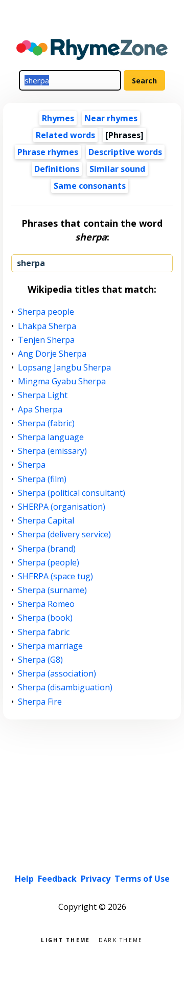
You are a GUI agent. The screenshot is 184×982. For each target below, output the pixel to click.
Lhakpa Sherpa (47, 326)
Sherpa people (46, 312)
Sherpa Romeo (46, 604)
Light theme (65, 939)
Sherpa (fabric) (46, 423)
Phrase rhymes (47, 152)
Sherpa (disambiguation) (65, 687)
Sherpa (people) (48, 562)
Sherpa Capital (46, 520)
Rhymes (58, 118)
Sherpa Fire (40, 701)
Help (24, 878)
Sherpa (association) (57, 673)
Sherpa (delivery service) (64, 534)
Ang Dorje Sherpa (52, 353)
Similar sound (117, 168)
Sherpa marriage (50, 646)
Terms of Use (142, 878)
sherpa (31, 263)
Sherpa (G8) (40, 659)
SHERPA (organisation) (61, 506)
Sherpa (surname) (52, 590)
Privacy (95, 878)
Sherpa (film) (42, 479)
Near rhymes (110, 118)
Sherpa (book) (45, 618)
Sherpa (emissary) (52, 451)
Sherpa (31, 465)
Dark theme (121, 939)
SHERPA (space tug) (55, 576)
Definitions (56, 168)
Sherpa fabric (44, 632)
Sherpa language (51, 437)
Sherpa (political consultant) (71, 493)
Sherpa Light (42, 395)
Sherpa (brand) (47, 548)
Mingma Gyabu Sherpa (62, 381)
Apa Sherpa (40, 409)
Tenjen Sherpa (46, 340)
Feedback (57, 878)
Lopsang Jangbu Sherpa (64, 367)
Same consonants (90, 185)
